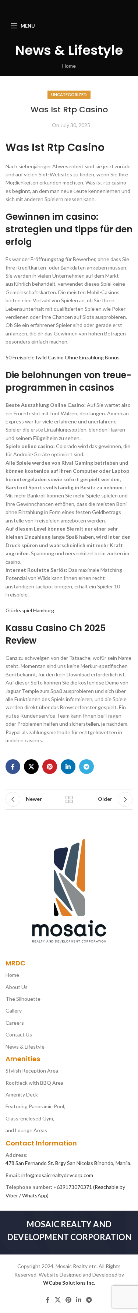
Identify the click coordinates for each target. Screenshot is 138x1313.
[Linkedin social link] (68, 766)
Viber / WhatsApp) (27, 1195)
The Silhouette (23, 999)
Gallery (14, 1010)
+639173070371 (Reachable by (89, 1187)
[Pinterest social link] (49, 766)
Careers (15, 1023)
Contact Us (19, 1034)
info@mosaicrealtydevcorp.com (57, 1175)
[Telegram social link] (86, 766)
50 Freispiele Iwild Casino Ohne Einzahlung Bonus (63, 357)
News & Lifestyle (25, 1046)
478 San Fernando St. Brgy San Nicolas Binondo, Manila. (68, 1163)
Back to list (69, 799)
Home (69, 66)
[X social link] (31, 766)
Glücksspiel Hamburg (30, 610)
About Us (17, 987)
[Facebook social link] (13, 766)
